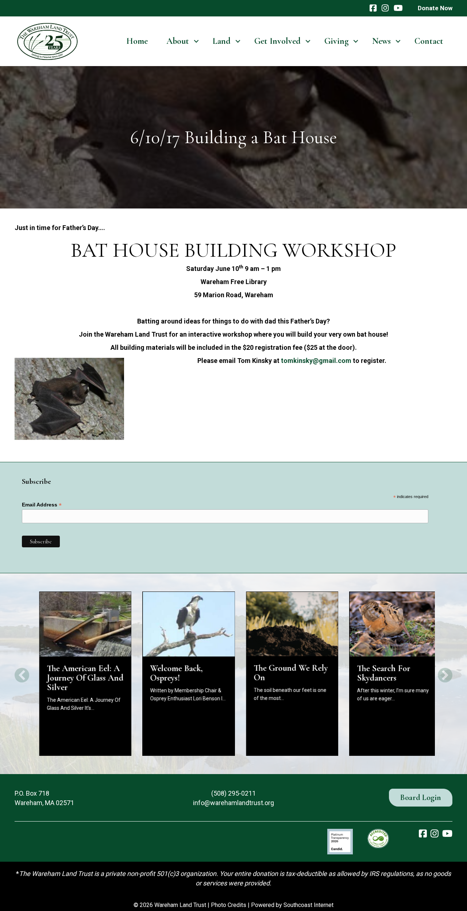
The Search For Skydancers (377, 673)
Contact (428, 41)
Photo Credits (228, 905)
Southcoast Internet (308, 905)
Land (222, 41)
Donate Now (435, 8)
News (381, 41)
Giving (336, 41)
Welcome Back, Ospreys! (169, 673)
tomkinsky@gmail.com (316, 360)
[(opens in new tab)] (340, 841)
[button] (196, 41)
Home (137, 41)
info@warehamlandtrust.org (233, 803)
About (177, 41)
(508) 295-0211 (233, 793)
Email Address (42, 504)
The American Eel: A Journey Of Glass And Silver (78, 678)
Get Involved (277, 41)
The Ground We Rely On (284, 673)
